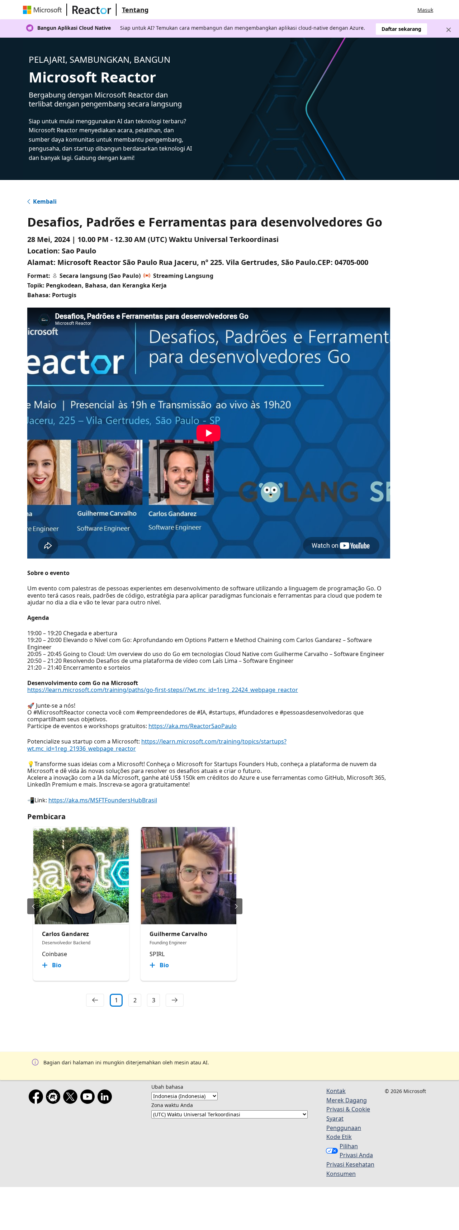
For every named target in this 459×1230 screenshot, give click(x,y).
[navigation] (95, 1000)
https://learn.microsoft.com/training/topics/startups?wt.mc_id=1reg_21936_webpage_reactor (157, 744)
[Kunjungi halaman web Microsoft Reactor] (92, 9)
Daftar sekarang (401, 28)
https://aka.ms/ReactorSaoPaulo (192, 726)
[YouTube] (89, 1098)
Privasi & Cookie (348, 1109)
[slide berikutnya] (236, 906)
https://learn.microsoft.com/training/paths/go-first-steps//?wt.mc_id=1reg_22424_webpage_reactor (162, 690)
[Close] (448, 29)
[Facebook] (37, 1098)
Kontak (336, 1091)
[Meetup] (54, 1098)
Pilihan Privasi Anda (356, 1150)
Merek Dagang (346, 1100)
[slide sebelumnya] (33, 906)
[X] (71, 1098)
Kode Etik (339, 1137)
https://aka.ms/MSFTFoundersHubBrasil (102, 800)
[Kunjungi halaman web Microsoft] (44, 9)
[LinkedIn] (106, 1098)
